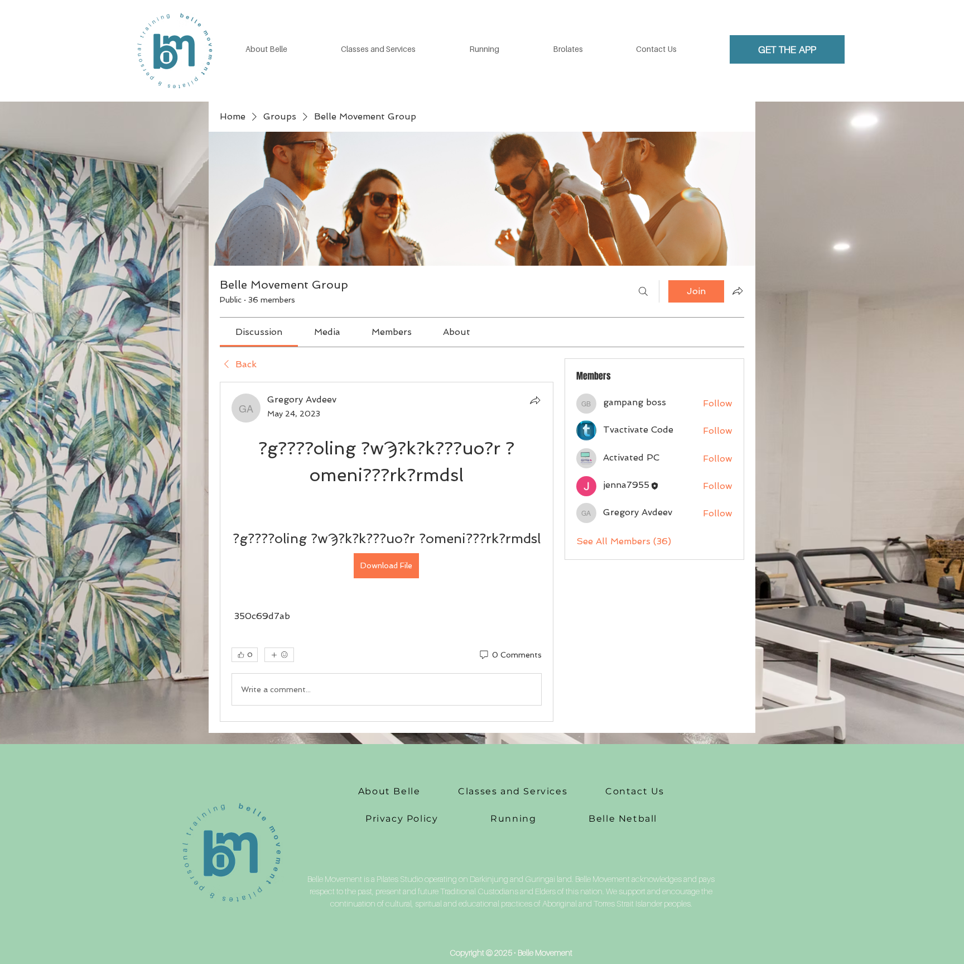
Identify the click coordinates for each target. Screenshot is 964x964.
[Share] (535, 400)
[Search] (643, 291)
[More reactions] (279, 655)
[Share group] (737, 291)
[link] (258, 332)
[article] (386, 552)
